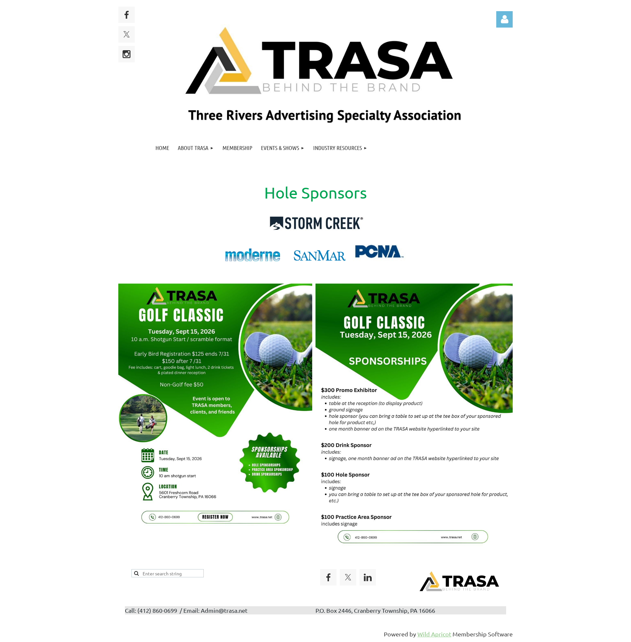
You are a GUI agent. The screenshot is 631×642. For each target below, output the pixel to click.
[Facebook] (126, 15)
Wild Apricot (434, 634)
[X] (126, 34)
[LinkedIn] (368, 577)
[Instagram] (126, 54)
